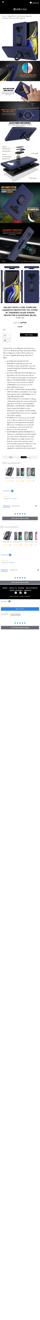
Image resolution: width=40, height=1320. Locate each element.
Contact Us (13, 588)
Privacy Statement (16, 590)
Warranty (27, 590)
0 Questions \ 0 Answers (10, 498)
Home (4, 16)
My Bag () (35, 3)
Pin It (28, 458)
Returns (21, 588)
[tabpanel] (20, 626)
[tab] (6, 506)
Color (20, 327)
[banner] (20, 9)
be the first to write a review (20, 518)
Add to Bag (29, 335)
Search (5, 588)
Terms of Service (31, 588)
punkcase (20, 318)
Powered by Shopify (13, 596)
